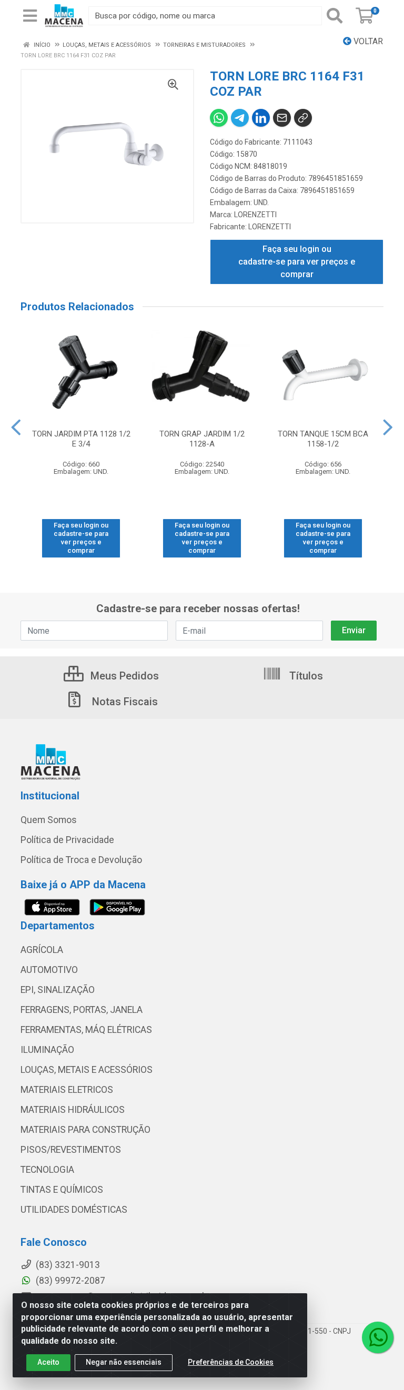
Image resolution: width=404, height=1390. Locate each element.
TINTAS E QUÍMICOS (62, 1189)
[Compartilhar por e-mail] (282, 118)
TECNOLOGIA (47, 1169)
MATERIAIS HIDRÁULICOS (73, 1109)
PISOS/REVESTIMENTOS (71, 1149)
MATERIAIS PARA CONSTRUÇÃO (85, 1129)
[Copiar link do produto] (303, 118)
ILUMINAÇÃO (47, 1049)
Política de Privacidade (67, 840)
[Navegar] (16, 427)
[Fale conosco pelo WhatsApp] (377, 1337)
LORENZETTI (255, 214)
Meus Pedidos (123, 675)
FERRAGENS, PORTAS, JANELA (82, 1010)
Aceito (48, 1362)
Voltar (367, 41)
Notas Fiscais (123, 701)
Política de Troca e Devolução (81, 860)
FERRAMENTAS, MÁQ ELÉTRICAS (86, 1029)
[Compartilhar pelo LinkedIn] (261, 118)
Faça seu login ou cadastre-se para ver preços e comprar (296, 261)
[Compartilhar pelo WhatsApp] (219, 118)
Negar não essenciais (123, 1362)
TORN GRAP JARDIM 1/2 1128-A (202, 439)
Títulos (305, 675)
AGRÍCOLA (42, 950)
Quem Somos (49, 820)
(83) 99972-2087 (69, 1280)
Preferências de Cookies (231, 1362)
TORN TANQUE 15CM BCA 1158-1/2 (323, 439)
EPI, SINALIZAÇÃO (58, 990)
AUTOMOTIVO (49, 970)
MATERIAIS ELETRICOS (67, 1089)
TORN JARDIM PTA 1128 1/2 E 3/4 (81, 439)
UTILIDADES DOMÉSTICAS (74, 1209)
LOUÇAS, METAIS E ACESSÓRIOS (87, 1069)
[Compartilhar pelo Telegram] (240, 118)
